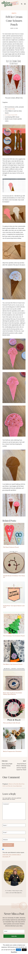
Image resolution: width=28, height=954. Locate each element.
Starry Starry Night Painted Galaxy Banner (7, 764)
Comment (6, 804)
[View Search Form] (22, 4)
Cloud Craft (11, 109)
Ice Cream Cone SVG (11, 115)
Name (5, 825)
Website (5, 839)
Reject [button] (24, 949)
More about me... (18, 892)
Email (5, 832)
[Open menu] (24, 4)
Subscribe (14, 936)
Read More (14, 952)
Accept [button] (18, 949)
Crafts (14, 13)
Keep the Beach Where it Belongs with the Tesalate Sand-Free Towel (21, 765)
